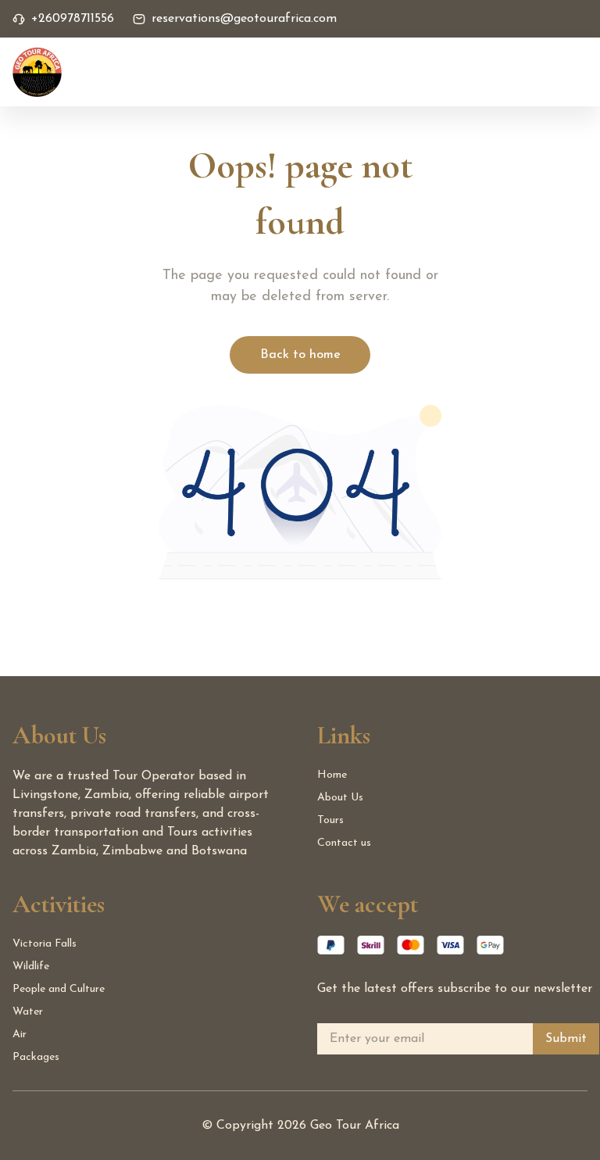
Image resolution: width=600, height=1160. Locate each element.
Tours (330, 820)
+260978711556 (72, 19)
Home (332, 775)
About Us (340, 798)
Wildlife (30, 966)
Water (27, 1012)
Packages (35, 1057)
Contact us (344, 843)
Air (19, 1034)
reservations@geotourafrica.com (244, 19)
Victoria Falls (44, 944)
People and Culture (58, 989)
